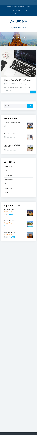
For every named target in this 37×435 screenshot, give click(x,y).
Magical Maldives (9, 221)
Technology (22, 84)
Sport (7, 184)
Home (14, 40)
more (32, 92)
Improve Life (8, 166)
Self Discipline (9, 179)
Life (6, 171)
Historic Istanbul (9, 209)
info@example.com (20, 14)
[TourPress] (18, 21)
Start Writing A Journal (11, 134)
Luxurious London (10, 232)
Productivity (9, 175)
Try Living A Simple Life (12, 122)
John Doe (8, 90)
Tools (6, 193)
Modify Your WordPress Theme (18, 80)
